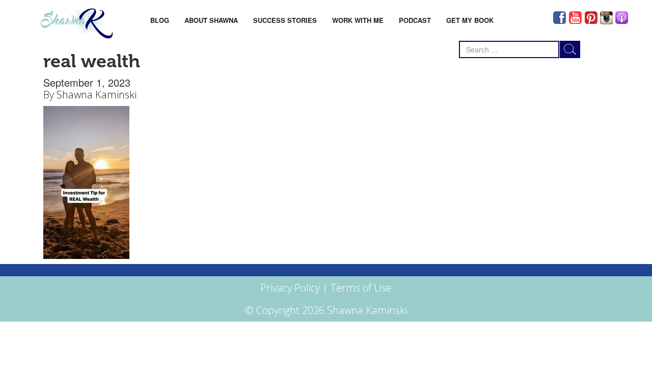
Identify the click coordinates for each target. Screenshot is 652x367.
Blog (159, 20)
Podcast (415, 20)
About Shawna (211, 20)
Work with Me (358, 20)
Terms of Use (361, 288)
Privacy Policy (290, 288)
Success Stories (285, 20)
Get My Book (470, 20)
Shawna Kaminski (97, 94)
